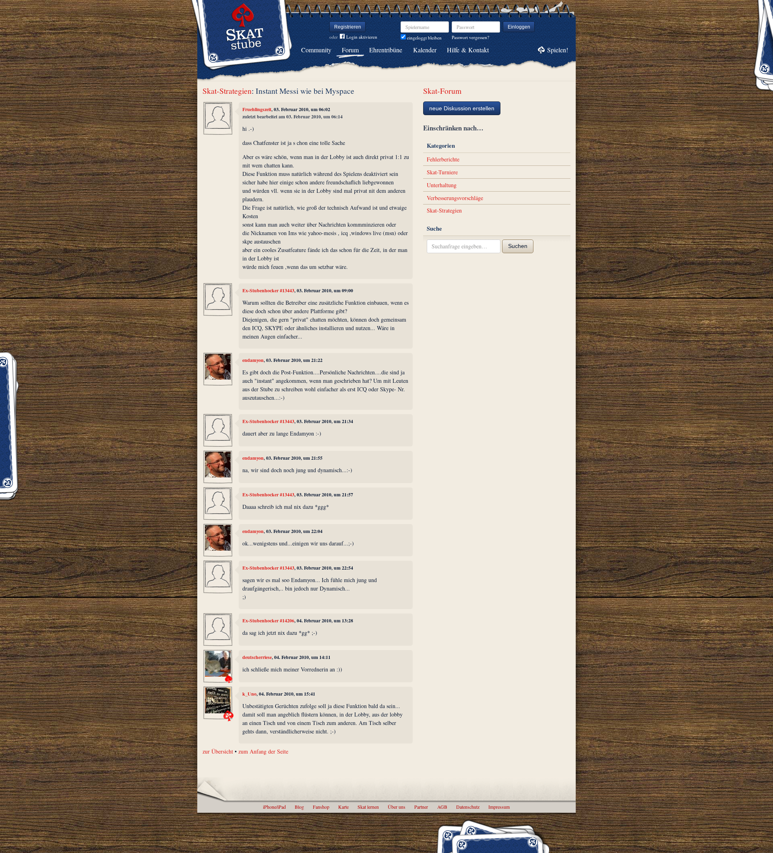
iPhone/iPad (274, 806)
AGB (442, 806)
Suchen (517, 246)
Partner (421, 806)
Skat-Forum (442, 90)
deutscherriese (257, 657)
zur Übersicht (218, 751)
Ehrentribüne (385, 49)
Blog (299, 806)
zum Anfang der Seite (263, 751)
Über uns (396, 806)
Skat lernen (368, 806)
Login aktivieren (361, 37)
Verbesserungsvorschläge (455, 198)
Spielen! (557, 49)
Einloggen (519, 27)
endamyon (253, 360)
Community (316, 49)
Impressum (499, 806)
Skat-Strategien (227, 90)
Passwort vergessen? (470, 37)
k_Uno (249, 693)
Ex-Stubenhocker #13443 (268, 290)
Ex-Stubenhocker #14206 (268, 620)
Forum (350, 49)
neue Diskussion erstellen (461, 108)
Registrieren (347, 27)
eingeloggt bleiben (424, 38)
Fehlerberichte (443, 159)
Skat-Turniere (442, 172)
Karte (343, 806)
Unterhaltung (442, 185)
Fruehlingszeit (256, 109)
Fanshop (321, 806)
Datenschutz (468, 806)
